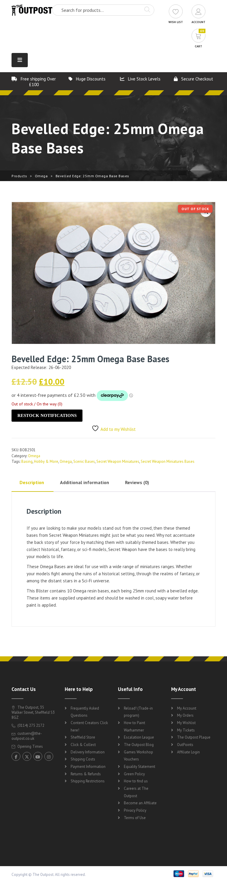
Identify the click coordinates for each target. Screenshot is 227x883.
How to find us (136, 781)
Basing (27, 461)
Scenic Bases (84, 461)
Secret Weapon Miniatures (117, 461)
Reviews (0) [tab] (137, 482)
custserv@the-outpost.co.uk (27, 736)
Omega (41, 176)
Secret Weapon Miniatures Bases (167, 461)
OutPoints (185, 744)
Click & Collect (83, 744)
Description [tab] (32, 482)
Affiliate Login (188, 752)
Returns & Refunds (86, 773)
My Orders (185, 715)
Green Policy (134, 773)
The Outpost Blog (139, 744)
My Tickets (186, 730)
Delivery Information (88, 752)
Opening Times (30, 746)
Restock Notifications (47, 415)
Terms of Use (135, 817)
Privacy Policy (135, 810)
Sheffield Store (83, 737)
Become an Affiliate (140, 802)
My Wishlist (186, 722)
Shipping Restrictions (88, 781)
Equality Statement (139, 766)
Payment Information (88, 766)
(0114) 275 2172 (30, 725)
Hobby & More (46, 461)
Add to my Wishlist (118, 429)
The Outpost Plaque (193, 737)
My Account (186, 708)
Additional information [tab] (84, 482)
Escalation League (139, 737)
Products (19, 176)
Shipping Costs (83, 759)
